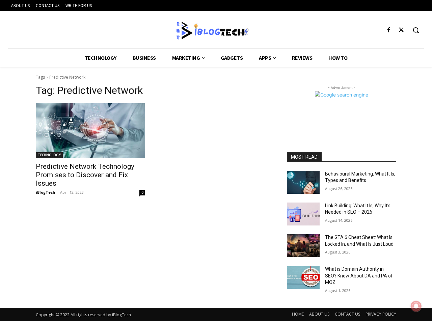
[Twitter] (401, 30)
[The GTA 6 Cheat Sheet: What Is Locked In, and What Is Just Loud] (303, 245)
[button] (416, 30)
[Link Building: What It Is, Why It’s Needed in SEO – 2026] (303, 214)
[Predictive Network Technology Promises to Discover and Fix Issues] (90, 130)
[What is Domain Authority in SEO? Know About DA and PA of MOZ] (303, 277)
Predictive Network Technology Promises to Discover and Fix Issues (85, 174)
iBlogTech (45, 192)
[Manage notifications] (416, 306)
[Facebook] (389, 30)
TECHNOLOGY (49, 155)
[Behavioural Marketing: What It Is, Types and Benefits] (303, 182)
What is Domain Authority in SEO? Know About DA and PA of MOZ (359, 275)
